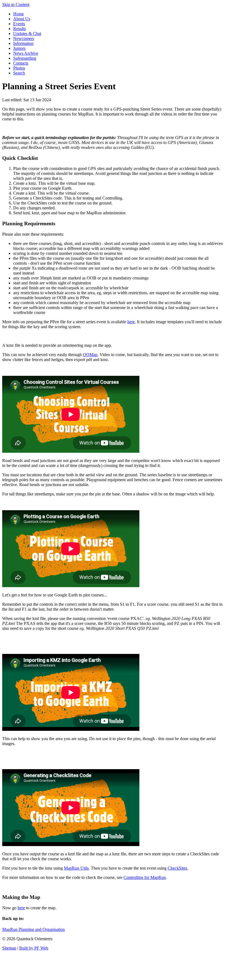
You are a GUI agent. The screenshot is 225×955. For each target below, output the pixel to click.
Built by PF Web (33, 948)
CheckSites (177, 868)
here (131, 321)
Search (19, 73)
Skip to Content (15, 4)
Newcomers (23, 38)
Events (19, 23)
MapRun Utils (76, 868)
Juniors (19, 48)
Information (23, 43)
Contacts (20, 63)
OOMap (90, 354)
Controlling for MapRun (144, 877)
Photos (19, 68)
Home (18, 13)
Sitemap (9, 948)
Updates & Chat (27, 33)
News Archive (25, 53)
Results (19, 28)
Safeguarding (24, 58)
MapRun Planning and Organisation (33, 929)
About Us (21, 18)
